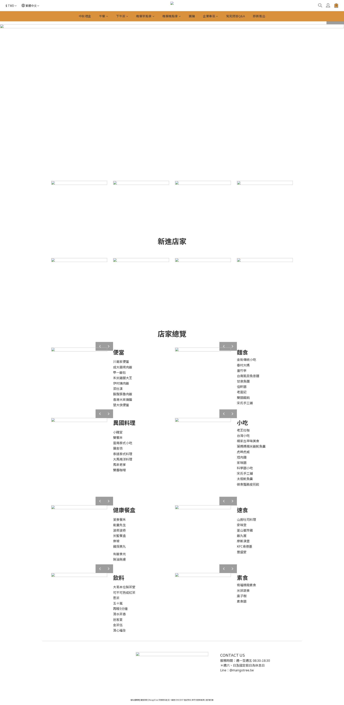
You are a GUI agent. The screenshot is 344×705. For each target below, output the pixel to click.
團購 (192, 16)
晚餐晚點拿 (170, 16)
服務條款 (144, 700)
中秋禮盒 (85, 16)
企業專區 (209, 16)
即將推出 (259, 16)
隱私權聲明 (135, 700)
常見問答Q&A (235, 16)
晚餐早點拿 (144, 16)
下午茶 (120, 16)
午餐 (102, 16)
